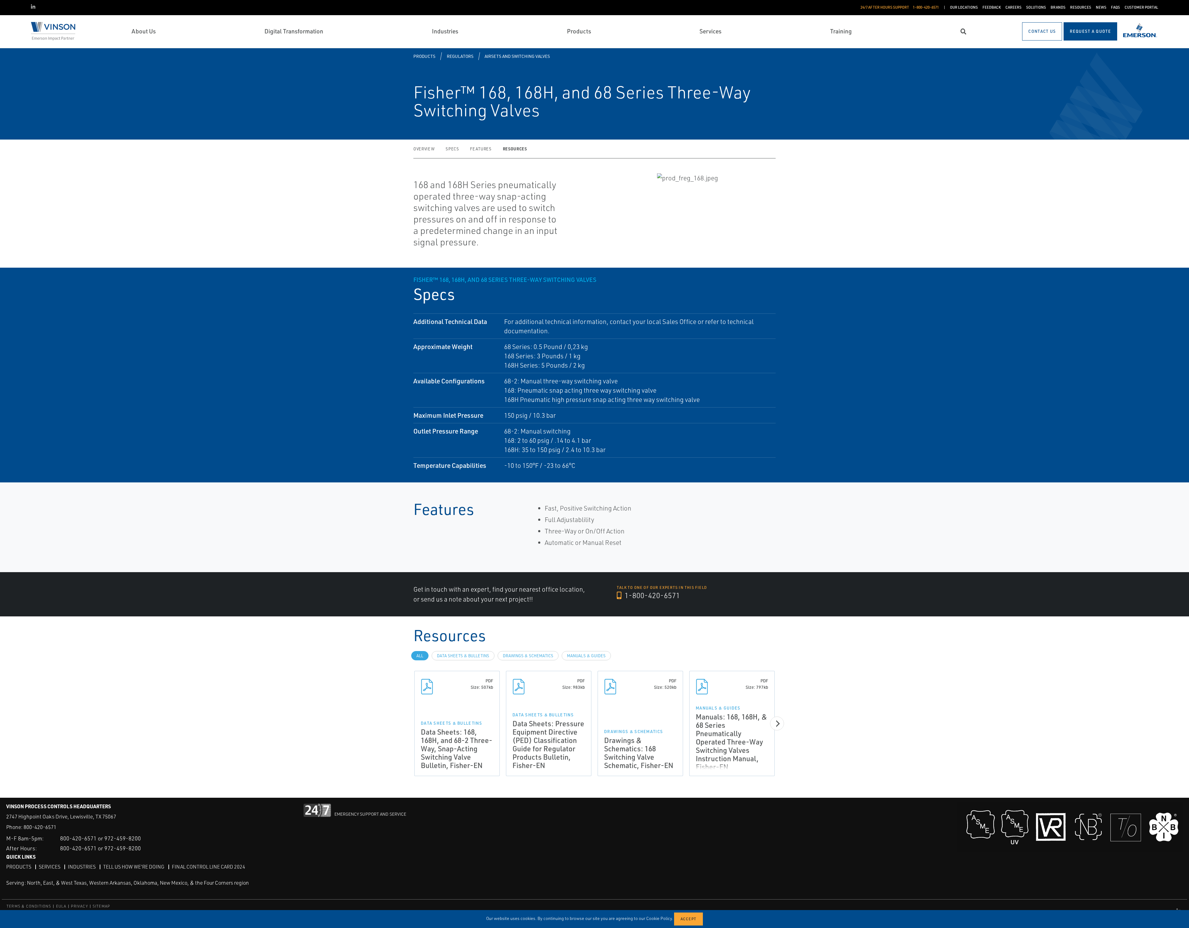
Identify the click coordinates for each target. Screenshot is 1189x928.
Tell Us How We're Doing (133, 867)
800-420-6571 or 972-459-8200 (100, 838)
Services (49, 867)
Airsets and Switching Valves (517, 56)
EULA (61, 906)
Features (480, 148)
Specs (452, 148)
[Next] (777, 724)
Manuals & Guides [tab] (586, 655)
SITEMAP (101, 906)
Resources (515, 148)
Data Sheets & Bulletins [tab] (463, 655)
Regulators (460, 56)
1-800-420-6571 (651, 595)
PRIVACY (79, 906)
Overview (423, 148)
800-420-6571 (40, 827)
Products (424, 56)
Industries (82, 867)
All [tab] (419, 655)
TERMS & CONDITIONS (29, 906)
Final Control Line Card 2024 (208, 867)
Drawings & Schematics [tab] (528, 655)
